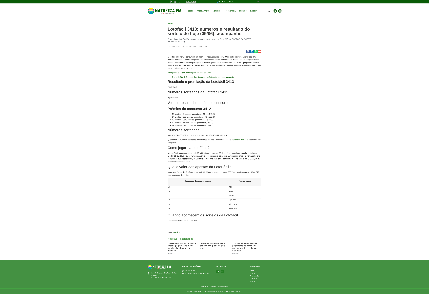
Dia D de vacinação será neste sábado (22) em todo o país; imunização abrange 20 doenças (182, 247)
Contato (243, 11)
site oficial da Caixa (239, 140)
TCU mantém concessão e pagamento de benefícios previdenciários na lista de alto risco (245, 247)
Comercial (231, 11)
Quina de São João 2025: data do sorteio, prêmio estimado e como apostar (203, 77)
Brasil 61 (177, 232)
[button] (248, 51)
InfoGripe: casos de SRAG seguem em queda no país (212, 244)
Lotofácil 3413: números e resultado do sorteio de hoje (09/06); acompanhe (209, 31)
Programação (203, 11)
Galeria (253, 11)
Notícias (216, 11)
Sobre (190, 11)
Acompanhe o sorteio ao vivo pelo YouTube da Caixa (189, 73)
